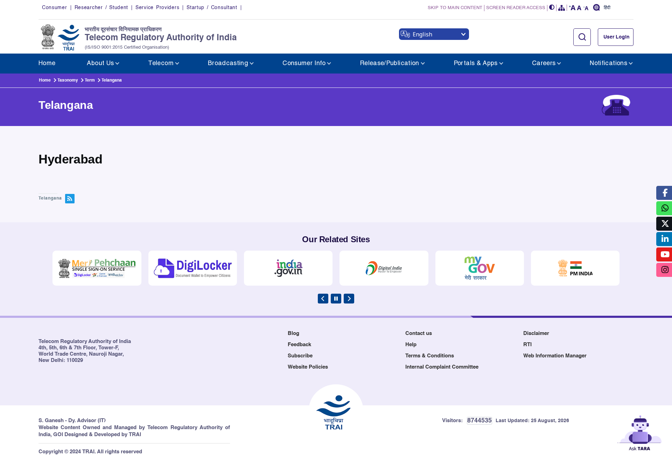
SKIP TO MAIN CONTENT (455, 8)
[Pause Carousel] (336, 298)
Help (410, 344)
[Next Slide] (349, 298)
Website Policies (308, 367)
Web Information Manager (555, 355)
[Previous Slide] (323, 298)
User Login (616, 37)
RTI (527, 344)
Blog (293, 333)
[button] (551, 8)
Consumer (54, 7)
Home (45, 80)
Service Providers (157, 7)
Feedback (299, 344)
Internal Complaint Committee (441, 367)
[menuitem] (46, 64)
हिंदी (607, 8)
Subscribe (300, 355)
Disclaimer (536, 333)
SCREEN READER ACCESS (515, 8)
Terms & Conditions (429, 355)
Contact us (418, 333)
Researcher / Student (101, 7)
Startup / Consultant (212, 7)
